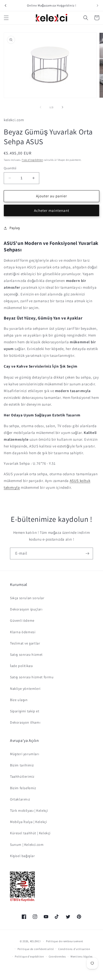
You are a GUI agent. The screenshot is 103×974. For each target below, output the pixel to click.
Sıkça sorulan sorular (27, 598)
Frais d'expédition (32, 159)
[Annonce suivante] (97, 5)
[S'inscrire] (87, 553)
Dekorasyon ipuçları (26, 609)
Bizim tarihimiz (22, 765)
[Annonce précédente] (5, 5)
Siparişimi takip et (24, 711)
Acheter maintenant (51, 210)
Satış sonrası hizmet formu (32, 677)
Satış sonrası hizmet (26, 654)
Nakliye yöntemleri (25, 688)
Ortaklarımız (20, 799)
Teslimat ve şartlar (25, 643)
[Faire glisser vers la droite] (62, 107)
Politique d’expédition (29, 956)
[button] (6, 17)
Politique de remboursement (64, 941)
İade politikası (21, 666)
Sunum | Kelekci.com (27, 844)
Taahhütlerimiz (22, 776)
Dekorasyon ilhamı (25, 722)
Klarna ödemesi (22, 632)
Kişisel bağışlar (22, 856)
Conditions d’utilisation (74, 949)
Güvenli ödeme (22, 620)
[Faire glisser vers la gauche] (40, 107)
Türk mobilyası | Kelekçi (29, 810)
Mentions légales (81, 956)
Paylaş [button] (15, 228)
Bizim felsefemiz (23, 788)
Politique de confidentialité (36, 949)
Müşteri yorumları (24, 754)
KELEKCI (35, 941)
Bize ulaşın (19, 700)
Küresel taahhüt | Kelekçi (30, 833)
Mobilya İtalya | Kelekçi (28, 822)
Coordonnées (57, 956)
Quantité (10, 168)
